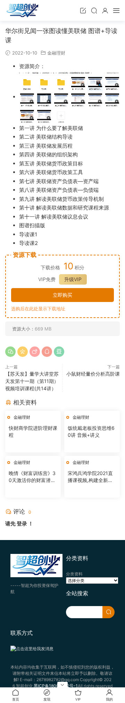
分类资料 (74, 574)
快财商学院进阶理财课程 (33, 431)
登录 (22, 523)
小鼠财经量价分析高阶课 (93, 374)
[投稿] (83, 10)
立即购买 (62, 295)
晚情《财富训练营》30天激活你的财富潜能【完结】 (32, 477)
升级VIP (73, 279)
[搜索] (94, 10)
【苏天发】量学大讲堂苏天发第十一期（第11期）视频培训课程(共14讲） (32, 381)
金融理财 (56, 53)
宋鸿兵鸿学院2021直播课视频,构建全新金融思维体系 (90, 477)
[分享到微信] (10, 351)
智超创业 (22, 10)
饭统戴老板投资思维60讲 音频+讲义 (91, 431)
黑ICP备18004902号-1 (56, 685)
